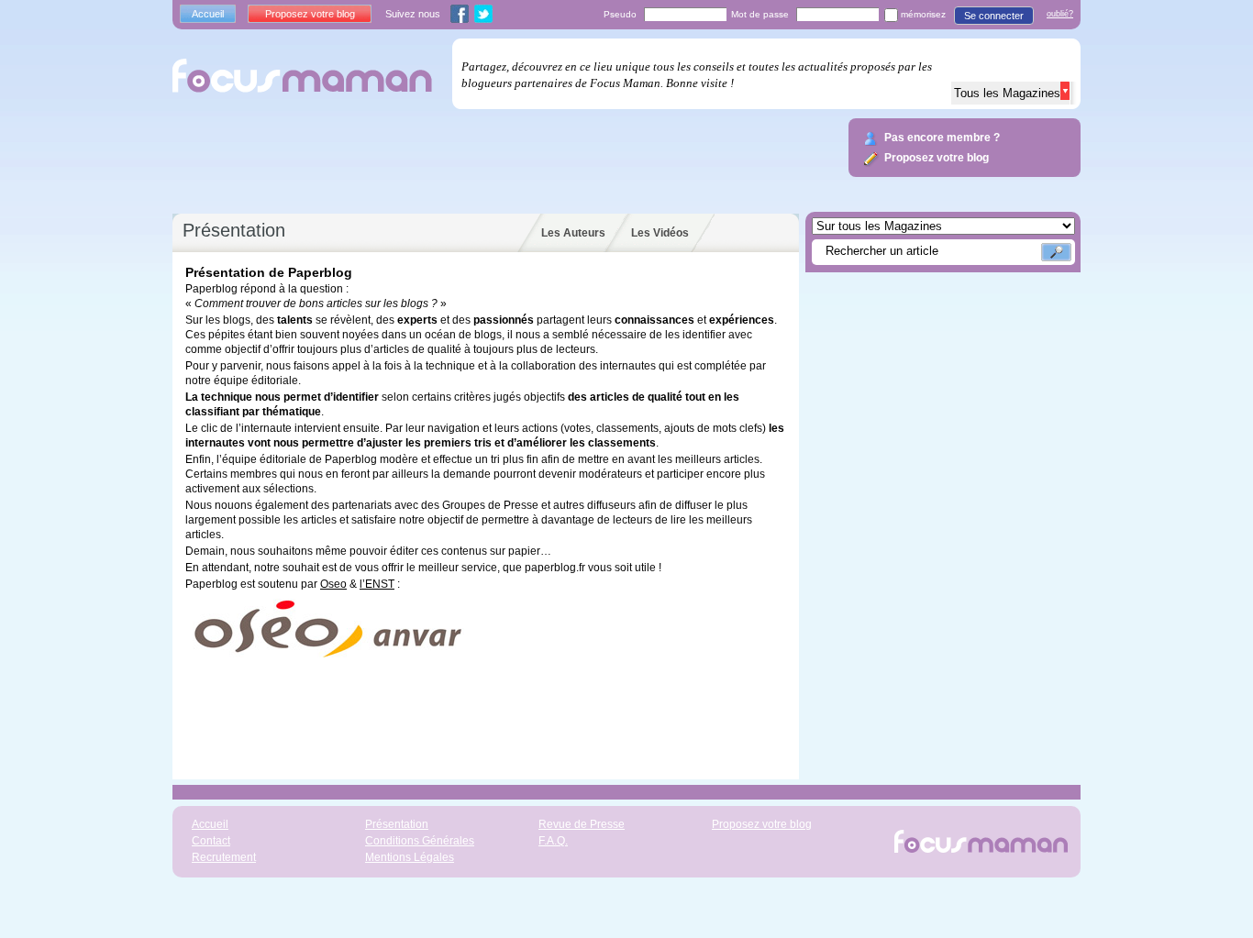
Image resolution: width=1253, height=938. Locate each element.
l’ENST (377, 584)
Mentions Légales (409, 857)
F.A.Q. (553, 840)
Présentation (396, 824)
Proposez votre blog (310, 13)
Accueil (208, 13)
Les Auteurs (573, 232)
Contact (211, 840)
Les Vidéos (660, 232)
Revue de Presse (581, 824)
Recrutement (224, 857)
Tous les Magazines (1011, 93)
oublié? (1060, 13)
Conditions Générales (419, 840)
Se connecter (994, 15)
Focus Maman (306, 74)
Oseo (333, 584)
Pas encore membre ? (942, 137)
